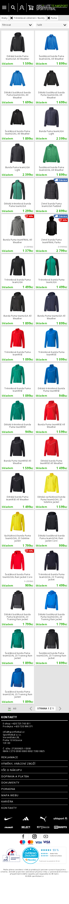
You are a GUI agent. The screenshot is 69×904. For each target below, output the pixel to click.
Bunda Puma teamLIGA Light (51, 123)
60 (14, 708)
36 (9, 708)
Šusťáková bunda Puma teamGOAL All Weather (51, 48)
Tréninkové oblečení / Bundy (29, 17)
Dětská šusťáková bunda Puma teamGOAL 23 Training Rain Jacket (17, 607)
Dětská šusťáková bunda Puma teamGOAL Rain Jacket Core (51, 529)
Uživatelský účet (22, 7)
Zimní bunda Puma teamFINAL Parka (51, 233)
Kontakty (9, 717)
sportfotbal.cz (52, 7)
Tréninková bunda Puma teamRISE (17, 344)
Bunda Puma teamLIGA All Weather (17, 307)
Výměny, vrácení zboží (18, 763)
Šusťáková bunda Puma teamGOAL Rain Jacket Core (17, 568)
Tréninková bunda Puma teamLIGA (17, 271)
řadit (39, 24)
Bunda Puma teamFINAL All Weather (17, 233)
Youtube (45, 836)
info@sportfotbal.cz (13, 732)
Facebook (23, 836)
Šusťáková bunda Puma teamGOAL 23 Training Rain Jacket (17, 646)
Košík (30, 7)
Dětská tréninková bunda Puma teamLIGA (17, 195)
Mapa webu (9, 795)
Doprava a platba (15, 776)
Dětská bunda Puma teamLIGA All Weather (17, 48)
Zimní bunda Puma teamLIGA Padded (51, 195)
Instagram (34, 836)
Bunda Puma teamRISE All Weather (51, 416)
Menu (4, 7)
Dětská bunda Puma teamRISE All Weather (51, 452)
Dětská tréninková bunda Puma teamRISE (51, 380)
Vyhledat (13, 7)
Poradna (8, 789)
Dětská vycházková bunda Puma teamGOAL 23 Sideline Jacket (51, 490)
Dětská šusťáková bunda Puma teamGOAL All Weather (17, 85)
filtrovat (6, 24)
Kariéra (7, 801)
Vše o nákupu (11, 770)
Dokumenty (10, 782)
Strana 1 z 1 (45, 708)
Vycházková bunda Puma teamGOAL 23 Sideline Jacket (17, 529)
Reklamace (9, 757)
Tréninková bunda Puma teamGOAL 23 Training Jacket (51, 568)
